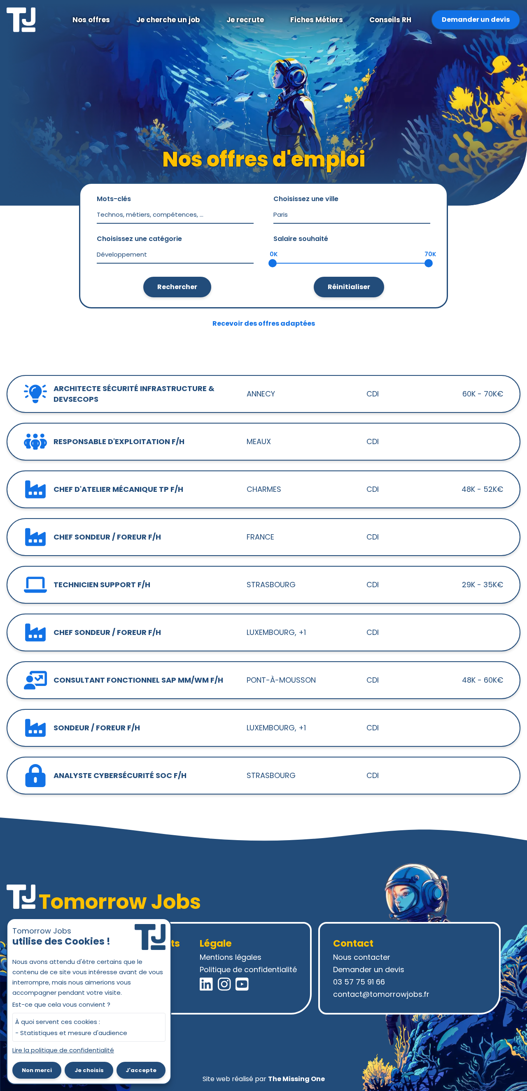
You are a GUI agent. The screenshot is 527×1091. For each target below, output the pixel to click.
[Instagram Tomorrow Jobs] (224, 984)
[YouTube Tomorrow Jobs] (242, 984)
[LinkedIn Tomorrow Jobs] (206, 984)
